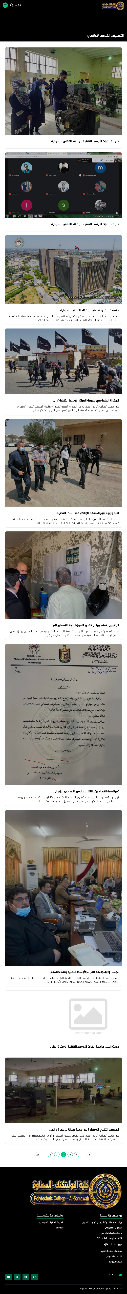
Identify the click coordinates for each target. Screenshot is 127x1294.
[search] (11, 5)
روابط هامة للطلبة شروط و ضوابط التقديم (102, 1222)
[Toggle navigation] (5, 5)
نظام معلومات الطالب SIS (109, 1238)
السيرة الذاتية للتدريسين (51, 1222)
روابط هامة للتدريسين (50, 1216)
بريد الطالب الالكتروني (111, 1233)
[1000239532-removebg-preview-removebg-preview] (111, 5)
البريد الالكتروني (114, 1256)
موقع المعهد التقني (111, 1251)
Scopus (60, 1227)
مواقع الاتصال (113, 1244)
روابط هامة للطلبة (111, 1216)
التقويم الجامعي (113, 1227)
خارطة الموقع (115, 1261)
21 (37, 1154)
